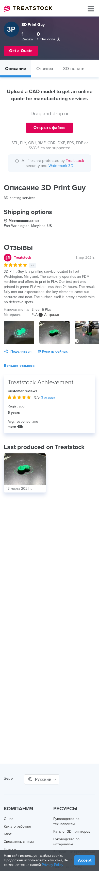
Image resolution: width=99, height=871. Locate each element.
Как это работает (17, 826)
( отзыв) (48, 397)
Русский (44, 779)
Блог (7, 834)
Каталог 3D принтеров (71, 831)
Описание (15, 68)
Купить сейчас (54, 351)
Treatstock (28, 9)
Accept (84, 860)
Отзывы (44, 68)
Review (27, 39)
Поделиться (21, 351)
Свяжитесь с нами (19, 842)
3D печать (73, 68)
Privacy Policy (52, 865)
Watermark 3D (60, 165)
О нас (8, 819)
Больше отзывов (19, 366)
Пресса (10, 849)
